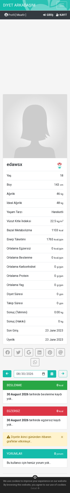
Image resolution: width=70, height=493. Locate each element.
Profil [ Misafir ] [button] (17, 14)
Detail (34, 488)
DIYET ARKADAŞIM (19, 5)
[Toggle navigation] (62, 5)
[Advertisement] (35, 57)
